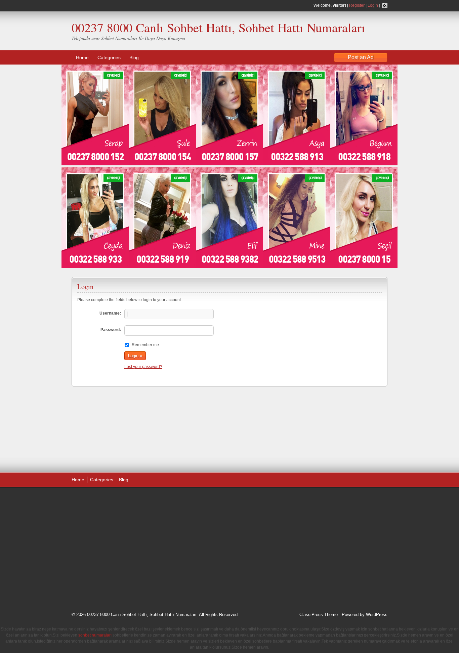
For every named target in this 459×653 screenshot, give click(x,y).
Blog (134, 57)
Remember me (145, 344)
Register (357, 5)
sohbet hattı (115, 509)
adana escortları (123, 500)
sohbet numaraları (122, 534)
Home (82, 57)
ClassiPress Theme (318, 614)
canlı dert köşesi (104, 551)
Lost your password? (143, 366)
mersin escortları (105, 568)
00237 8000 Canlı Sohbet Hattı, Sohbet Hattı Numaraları (218, 27)
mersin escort (105, 576)
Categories (109, 57)
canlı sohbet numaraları (102, 542)
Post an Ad (361, 57)
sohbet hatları (91, 525)
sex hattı (132, 551)
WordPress (376, 614)
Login (373, 5)
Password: (110, 329)
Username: (110, 313)
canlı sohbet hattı (121, 517)
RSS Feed (384, 5)
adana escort (91, 500)
